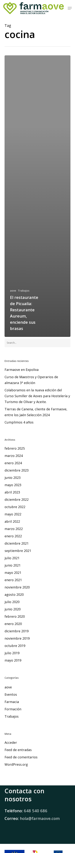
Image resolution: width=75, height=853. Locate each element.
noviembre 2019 (17, 638)
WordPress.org (16, 764)
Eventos (11, 694)
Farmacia (12, 702)
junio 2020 (13, 609)
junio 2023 (13, 477)
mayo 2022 (13, 514)
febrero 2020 (15, 616)
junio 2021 (13, 565)
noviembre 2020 (17, 587)
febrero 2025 (15, 448)
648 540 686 (35, 810)
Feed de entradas (18, 750)
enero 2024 (13, 463)
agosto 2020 (14, 594)
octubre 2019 (15, 645)
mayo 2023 (13, 485)
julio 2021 (12, 558)
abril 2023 (12, 492)
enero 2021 (13, 580)
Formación (13, 709)
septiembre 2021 (18, 550)
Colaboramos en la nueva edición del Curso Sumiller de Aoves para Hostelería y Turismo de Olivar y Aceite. (37, 396)
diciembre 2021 (17, 543)
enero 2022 (13, 536)
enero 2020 (13, 624)
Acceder (11, 742)
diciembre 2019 (17, 631)
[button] (70, 8)
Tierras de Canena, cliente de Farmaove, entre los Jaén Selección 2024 (36, 412)
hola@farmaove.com (40, 818)
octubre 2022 (15, 507)
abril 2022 (12, 521)
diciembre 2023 (17, 470)
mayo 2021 (13, 572)
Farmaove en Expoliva (22, 369)
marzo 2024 (14, 455)
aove (13, 290)
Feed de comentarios (21, 757)
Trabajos (23, 290)
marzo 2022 (14, 529)
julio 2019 (12, 653)
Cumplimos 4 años (19, 422)
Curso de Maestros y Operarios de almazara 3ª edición (31, 380)
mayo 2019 (13, 660)
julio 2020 (12, 602)
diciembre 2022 (17, 499)
